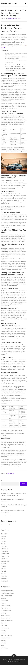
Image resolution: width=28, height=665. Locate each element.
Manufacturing (4, 628)
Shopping (3, 640)
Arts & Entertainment (6, 595)
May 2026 (3, 541)
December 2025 (5, 553)
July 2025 (3, 566)
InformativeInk (9, 3)
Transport (10, 473)
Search (2, 480)
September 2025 (5, 561)
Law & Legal (4, 625)
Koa (19, 18)
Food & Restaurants (6, 610)
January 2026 (4, 551)
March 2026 (4, 546)
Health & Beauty (5, 615)
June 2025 (3, 568)
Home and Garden (5, 618)
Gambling (3, 613)
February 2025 (4, 578)
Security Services (5, 638)
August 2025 (4, 563)
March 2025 (4, 576)
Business (3, 598)
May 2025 (3, 571)
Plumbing (3, 630)
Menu (25, 3)
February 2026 (4, 548)
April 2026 (3, 543)
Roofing (3, 633)
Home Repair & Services (7, 620)
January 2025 (4, 581)
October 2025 (4, 558)
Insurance (3, 623)
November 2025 (5, 556)
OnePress (22, 659)
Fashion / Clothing (5, 605)
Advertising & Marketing (7, 590)
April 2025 (3, 573)
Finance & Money (5, 608)
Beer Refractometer (6, 516)
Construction (4, 600)
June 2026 (3, 538)
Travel (2, 645)
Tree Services (4, 648)
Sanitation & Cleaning (6, 635)
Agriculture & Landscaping (7, 593)
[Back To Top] (14, 656)
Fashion (3, 603)
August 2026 (4, 533)
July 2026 (3, 536)
